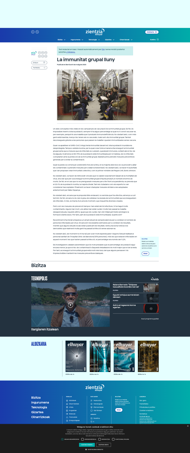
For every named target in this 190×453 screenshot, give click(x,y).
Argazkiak (73, 410)
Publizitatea (144, 404)
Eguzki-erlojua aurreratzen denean (126, 296)
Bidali (145, 253)
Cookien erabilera (146, 410)
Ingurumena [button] (75, 40)
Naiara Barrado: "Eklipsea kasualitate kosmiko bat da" (126, 285)
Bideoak (72, 414)
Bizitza (36, 397)
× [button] (188, 426)
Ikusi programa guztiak (150, 319)
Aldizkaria (150, 32)
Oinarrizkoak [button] (124, 40)
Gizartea (37, 412)
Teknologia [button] (93, 40)
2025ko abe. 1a (118, 374)
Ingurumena (40, 402)
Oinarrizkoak (40, 417)
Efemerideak (98, 407)
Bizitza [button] (60, 40)
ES (42, 52)
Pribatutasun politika (147, 407)
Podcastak (73, 417)
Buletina (153, 39)
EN (39, 56)
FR (46, 52)
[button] (32, 32)
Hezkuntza (97, 400)
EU (39, 52)
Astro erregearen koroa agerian (124, 306)
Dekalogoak (98, 404)
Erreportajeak (74, 420)
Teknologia (39, 407)
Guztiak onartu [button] (87, 445)
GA (46, 56)
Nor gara (143, 400)
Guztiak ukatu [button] (104, 445)
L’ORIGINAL (70, 52)
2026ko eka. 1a (70, 374)
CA (42, 56)
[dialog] (95, 438)
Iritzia (71, 407)
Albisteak (72, 400)
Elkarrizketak (74, 404)
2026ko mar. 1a (94, 374)
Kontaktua (143, 414)
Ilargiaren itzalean (44, 329)
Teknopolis (39, 278)
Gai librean (97, 410)
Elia (103, 49)
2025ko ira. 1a (142, 374)
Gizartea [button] (108, 40)
